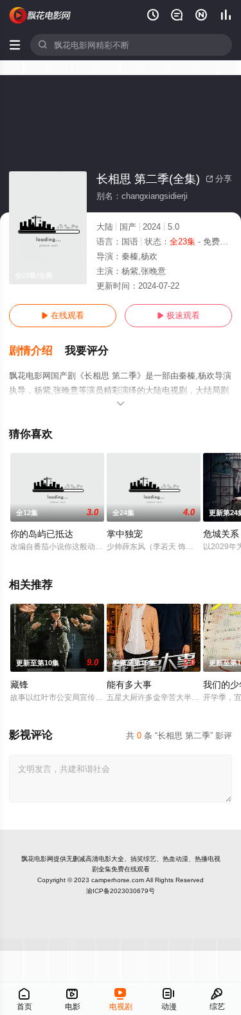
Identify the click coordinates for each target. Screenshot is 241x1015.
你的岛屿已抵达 (41, 534)
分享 (219, 178)
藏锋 (19, 684)
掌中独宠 (125, 534)
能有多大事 (129, 684)
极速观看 (178, 315)
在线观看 (62, 315)
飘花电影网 (37, 858)
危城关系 (221, 534)
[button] (37, 351)
